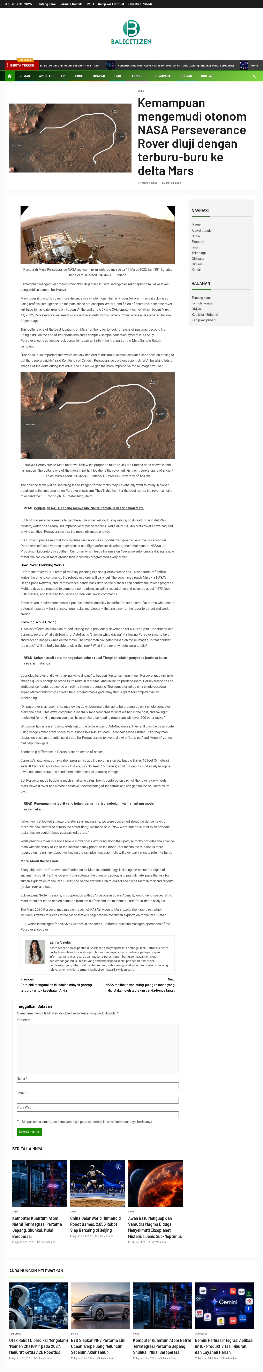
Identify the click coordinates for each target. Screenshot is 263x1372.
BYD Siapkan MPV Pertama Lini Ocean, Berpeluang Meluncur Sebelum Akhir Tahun (98, 1346)
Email (22, 1093)
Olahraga (163, 76)
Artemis (39, 915)
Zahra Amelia (149, 183)
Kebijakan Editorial (111, 4)
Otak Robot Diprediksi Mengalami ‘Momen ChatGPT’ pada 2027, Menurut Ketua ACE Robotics (38, 1346)
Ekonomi (98, 76)
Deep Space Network (36, 583)
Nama (22, 1079)
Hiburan (186, 76)
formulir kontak (71, 4)
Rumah (25, 76)
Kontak (207, 76)
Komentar (25, 1020)
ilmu (117, 76)
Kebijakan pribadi (140, 4)
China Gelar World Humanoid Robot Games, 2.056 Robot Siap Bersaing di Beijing (95, 1224)
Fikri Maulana (47, 1242)
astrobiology (109, 870)
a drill (33, 335)
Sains (141, 91)
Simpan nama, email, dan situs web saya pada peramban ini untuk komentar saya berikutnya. (87, 1122)
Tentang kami (46, 4)
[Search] (254, 76)
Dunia (78, 76)
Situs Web (24, 1107)
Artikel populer (52, 76)
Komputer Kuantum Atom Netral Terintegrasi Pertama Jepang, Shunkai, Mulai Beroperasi (131, 65)
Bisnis (74, 1334)
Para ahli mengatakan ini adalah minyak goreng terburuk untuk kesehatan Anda (56, 984)
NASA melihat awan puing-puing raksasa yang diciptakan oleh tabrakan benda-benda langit (140, 984)
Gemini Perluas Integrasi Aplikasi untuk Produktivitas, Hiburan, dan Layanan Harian (224, 1346)
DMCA (90, 4)
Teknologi (138, 76)
